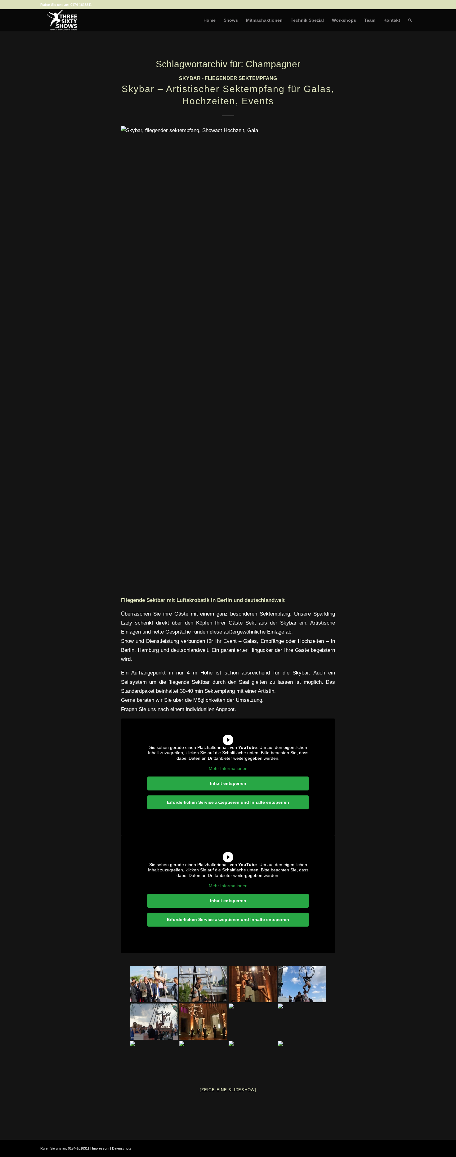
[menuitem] (209, 20)
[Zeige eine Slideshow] (228, 1090)
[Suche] (410, 20)
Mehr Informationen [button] (228, 768)
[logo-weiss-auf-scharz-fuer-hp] (62, 20)
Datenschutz (121, 1148)
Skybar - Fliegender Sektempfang (228, 78)
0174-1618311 (81, 5)
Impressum (100, 1148)
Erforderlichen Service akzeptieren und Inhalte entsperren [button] (228, 802)
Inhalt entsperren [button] (228, 783)
